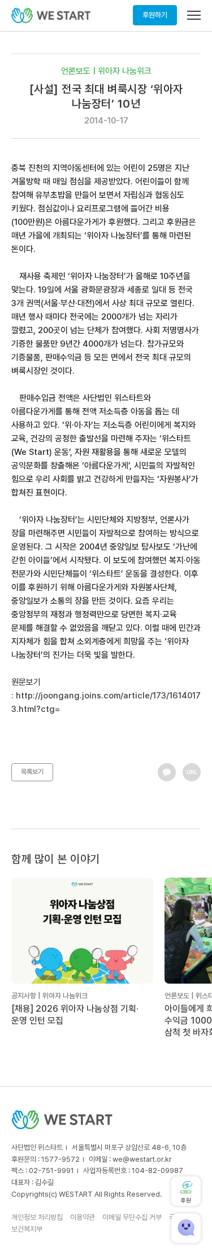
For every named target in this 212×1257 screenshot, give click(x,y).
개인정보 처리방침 (37, 1217)
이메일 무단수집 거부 (132, 1217)
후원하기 (154, 15)
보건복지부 (26, 1229)
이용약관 (82, 1217)
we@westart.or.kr (142, 1159)
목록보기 (32, 772)
